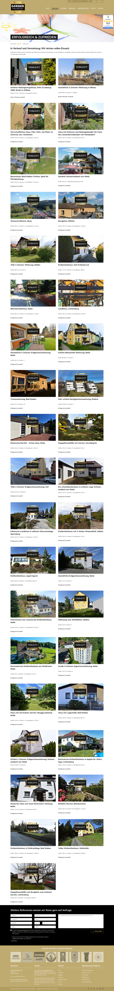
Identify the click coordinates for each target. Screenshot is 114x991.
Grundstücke (85, 975)
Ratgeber (63, 8)
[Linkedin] (83, 1)
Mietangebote (85, 977)
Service (93, 8)
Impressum (39, 989)
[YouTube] (78, 1)
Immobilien (72, 8)
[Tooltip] (112, 27)
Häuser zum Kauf (86, 972)
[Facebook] (74, 1)
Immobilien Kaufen (83, 8)
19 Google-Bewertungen (108, 26)
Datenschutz (49, 989)
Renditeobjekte (85, 979)
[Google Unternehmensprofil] (76, 1)
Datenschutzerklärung (23, 930)
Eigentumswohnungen (87, 970)
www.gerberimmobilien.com (21, 981)
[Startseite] (21, 7)
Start (47, 8)
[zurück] (12, 957)
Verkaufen (55, 8)
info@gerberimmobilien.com (21, 979)
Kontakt (100, 8)
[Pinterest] (81, 1)
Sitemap (56, 989)
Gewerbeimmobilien (87, 982)
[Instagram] (86, 1)
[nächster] (102, 957)
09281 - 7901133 (97, 1)
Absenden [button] (98, 931)
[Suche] (69, 1)
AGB (44, 989)
